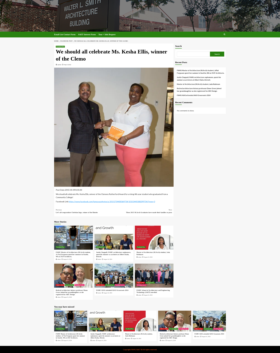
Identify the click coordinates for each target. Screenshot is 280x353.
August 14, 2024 (67, 259)
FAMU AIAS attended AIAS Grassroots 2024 (112, 290)
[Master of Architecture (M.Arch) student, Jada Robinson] (154, 238)
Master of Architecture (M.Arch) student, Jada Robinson (198, 84)
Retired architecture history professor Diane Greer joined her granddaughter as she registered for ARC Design (72, 292)
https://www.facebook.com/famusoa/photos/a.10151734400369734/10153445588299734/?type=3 (112, 201)
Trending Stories (79, 285)
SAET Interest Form (87, 34)
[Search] (224, 34)
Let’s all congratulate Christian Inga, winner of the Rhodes (77, 211)
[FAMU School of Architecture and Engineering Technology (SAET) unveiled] (154, 276)
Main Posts (159, 282)
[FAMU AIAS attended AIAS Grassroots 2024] (113, 276)
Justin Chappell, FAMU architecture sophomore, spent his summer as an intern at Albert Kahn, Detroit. (113, 254)
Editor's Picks (60, 285)
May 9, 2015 (67, 64)
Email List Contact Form (64, 34)
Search (178, 46)
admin (59, 64)
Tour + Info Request (107, 34)
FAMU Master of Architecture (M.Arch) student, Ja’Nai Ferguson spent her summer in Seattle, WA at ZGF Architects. (73, 254)
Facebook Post (60, 46)
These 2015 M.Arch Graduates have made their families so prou (149, 211)
